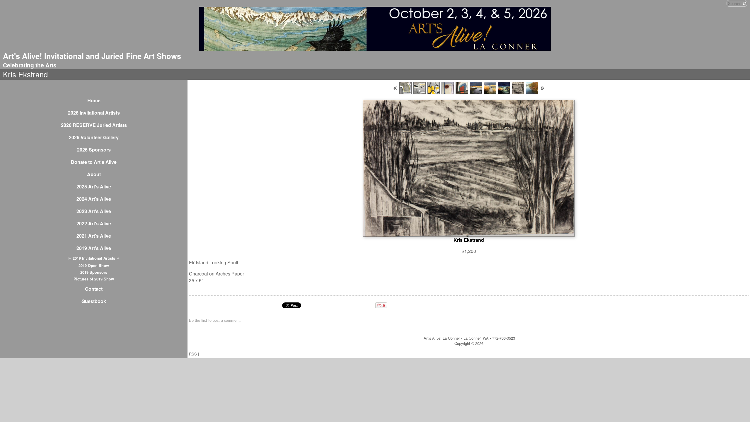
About (94, 174)
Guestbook (93, 301)
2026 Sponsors (94, 149)
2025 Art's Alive (93, 186)
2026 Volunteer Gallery (94, 137)
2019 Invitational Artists (94, 258)
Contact (94, 288)
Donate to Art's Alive (94, 162)
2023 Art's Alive (93, 211)
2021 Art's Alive (93, 235)
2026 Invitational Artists (94, 112)
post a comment (226, 320)
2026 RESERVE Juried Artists (94, 125)
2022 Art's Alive (93, 223)
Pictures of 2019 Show (94, 279)
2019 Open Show (94, 265)
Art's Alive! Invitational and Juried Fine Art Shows (92, 55)
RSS (193, 354)
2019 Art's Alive (93, 248)
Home (93, 100)
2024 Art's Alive (93, 198)
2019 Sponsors (93, 272)
